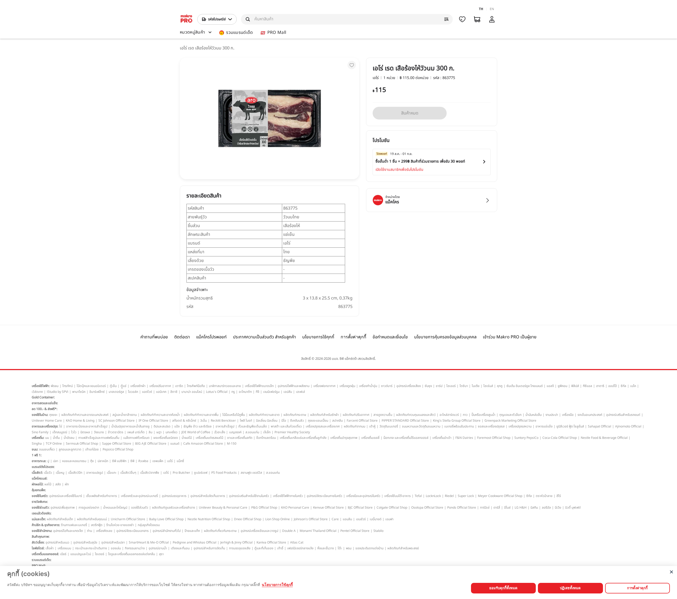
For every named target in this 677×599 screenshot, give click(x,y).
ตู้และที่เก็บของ (263, 548)
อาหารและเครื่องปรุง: (45, 426)
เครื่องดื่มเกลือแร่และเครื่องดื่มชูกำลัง (303, 437)
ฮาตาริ (600, 386)
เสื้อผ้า (49, 548)
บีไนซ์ (507, 507)
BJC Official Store (360, 507)
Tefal (418, 496)
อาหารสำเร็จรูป (225, 426)
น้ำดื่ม (56, 437)
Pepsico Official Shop (118, 449)
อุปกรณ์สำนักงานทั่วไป (167, 530)
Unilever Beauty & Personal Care (223, 507)
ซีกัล (623, 386)
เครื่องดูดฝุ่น (347, 386)
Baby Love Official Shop (166, 519)
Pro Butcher (181, 472)
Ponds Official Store (461, 507)
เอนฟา (389, 519)
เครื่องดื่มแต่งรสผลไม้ (209, 437)
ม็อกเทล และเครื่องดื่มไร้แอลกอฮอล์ (405, 437)
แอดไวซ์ (147, 391)
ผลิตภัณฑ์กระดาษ (294, 414)
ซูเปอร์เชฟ (200, 472)
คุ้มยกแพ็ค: (39, 490)
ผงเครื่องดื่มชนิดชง (165, 437)
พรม (348, 548)
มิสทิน (534, 507)
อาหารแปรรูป (94, 472)
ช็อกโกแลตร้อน (266, 437)
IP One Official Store (153, 420)
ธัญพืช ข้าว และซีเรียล (198, 426)
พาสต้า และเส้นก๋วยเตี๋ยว (286, 426)
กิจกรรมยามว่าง (135, 548)
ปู (48, 461)
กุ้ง (92, 461)
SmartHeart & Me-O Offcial (149, 542)
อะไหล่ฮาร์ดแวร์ (449, 414)
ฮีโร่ (558, 496)
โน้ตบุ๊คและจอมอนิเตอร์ (91, 386)
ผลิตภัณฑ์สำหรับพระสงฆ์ (403, 548)
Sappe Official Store (116, 443)
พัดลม (54, 386)
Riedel (449, 496)
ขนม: (35, 449)
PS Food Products (224, 472)
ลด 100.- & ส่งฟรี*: (44, 409)
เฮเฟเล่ (300, 391)
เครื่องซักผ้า (137, 386)
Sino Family (40, 432)
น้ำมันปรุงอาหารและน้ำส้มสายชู (130, 426)
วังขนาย (99, 432)
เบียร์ (63, 554)
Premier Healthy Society (292, 432)
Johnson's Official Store (311, 519)
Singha (37, 443)
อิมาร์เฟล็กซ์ (97, 391)
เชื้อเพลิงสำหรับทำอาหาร (101, 496)
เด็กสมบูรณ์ (59, 432)
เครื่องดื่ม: (38, 437)
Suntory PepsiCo (526, 437)
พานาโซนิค (78, 391)
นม (47, 437)
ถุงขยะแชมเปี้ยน (318, 420)
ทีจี (257, 391)
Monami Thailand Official (318, 530)
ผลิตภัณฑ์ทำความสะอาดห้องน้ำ (160, 414)
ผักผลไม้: (37, 484)
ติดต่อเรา (182, 337)
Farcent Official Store (362, 420)
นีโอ (283, 420)
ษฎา (159, 432)
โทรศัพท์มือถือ (196, 386)
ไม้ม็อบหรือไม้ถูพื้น (233, 414)
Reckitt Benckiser (223, 420)
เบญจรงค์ (235, 432)
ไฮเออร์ (451, 386)
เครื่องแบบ (64, 548)
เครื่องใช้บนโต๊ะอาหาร (397, 496)
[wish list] (462, 19)
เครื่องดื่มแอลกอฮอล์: (45, 554)
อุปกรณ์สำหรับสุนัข (85, 542)
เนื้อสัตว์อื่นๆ (128, 472)
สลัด (58, 484)
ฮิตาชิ (173, 391)
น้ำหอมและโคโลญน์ (115, 507)
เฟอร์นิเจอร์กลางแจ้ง (300, 548)
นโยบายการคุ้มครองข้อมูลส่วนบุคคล (445, 337)
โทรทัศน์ (67, 386)
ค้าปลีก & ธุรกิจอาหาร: (46, 525)
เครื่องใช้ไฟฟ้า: (41, 386)
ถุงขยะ (53, 414)
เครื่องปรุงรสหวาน (520, 426)
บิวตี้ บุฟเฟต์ (573, 507)
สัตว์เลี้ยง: (38, 542)
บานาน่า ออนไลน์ (191, 391)
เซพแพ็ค (157, 461)
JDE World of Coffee (195, 432)
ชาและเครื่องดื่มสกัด (239, 437)
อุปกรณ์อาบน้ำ (158, 548)
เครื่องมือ (568, 414)
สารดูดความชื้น (382, 414)
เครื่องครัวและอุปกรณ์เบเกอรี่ (139, 496)
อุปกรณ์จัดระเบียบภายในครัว (324, 496)
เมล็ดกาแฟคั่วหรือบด (136, 437)
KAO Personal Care (295, 507)
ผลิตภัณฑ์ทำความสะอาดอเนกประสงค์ (84, 414)
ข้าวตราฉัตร (115, 432)
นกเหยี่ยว (171, 432)
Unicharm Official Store (128, 519)
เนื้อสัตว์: (37, 472)
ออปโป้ (612, 386)
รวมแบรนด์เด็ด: (41, 559)
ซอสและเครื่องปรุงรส (491, 426)
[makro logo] (186, 19)
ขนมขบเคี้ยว (47, 449)
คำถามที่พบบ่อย (154, 337)
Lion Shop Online (277, 519)
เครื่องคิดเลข (104, 530)
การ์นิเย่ (485, 507)
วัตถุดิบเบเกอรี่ (388, 426)
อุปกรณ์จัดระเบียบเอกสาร (132, 530)
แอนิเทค (161, 391)
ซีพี (132, 461)
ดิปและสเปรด (162, 426)
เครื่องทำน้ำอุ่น (368, 386)
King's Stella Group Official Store (457, 420)
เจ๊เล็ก (267, 432)
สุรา (161, 554)
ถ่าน (89, 530)
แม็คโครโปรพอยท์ (211, 337)
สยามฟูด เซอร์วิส (251, 472)
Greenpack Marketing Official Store (510, 420)
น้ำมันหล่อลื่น (533, 414)
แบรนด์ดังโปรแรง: (43, 466)
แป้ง (177, 426)
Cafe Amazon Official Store (203, 443)
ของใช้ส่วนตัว (139, 507)
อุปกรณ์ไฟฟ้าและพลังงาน (293, 386)
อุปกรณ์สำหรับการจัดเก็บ (209, 548)
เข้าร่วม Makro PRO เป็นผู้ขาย (510, 337)
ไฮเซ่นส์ (488, 386)
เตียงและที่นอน (180, 548)
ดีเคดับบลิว (297, 420)
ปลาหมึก (103, 461)
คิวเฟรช (143, 461)
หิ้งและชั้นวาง (325, 548)
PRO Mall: (39, 565)
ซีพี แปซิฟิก (119, 461)
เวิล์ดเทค (37, 391)
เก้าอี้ (280, 548)
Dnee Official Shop (247, 519)
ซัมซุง (428, 386)
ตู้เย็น (113, 386)
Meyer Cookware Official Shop (500, 496)
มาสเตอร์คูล (116, 391)
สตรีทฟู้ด (96, 525)
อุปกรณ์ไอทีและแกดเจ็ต (68, 530)
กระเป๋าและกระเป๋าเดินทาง (91, 548)
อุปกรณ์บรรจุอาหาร (174, 496)
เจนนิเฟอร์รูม (271, 391)
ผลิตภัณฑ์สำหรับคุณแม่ (92, 519)
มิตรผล (85, 432)
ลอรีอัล (546, 507)
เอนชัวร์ (361, 519)
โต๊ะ (340, 548)
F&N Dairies (464, 437)
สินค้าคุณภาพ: (40, 536)
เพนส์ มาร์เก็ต (136, 432)
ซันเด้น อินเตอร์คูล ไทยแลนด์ (524, 386)
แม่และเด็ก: (39, 519)
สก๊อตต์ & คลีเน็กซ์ (184, 420)
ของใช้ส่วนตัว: (40, 507)
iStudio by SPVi (57, 391)
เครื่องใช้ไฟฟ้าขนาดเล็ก (259, 386)
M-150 (231, 443)
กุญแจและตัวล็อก (510, 414)
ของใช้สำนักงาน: (42, 530)
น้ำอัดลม (69, 437)
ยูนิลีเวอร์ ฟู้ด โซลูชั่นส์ (570, 426)
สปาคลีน (337, 420)
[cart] (477, 19)
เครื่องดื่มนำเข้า (441, 437)
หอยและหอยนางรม (74, 461)
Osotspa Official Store (427, 507)
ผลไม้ (47, 484)
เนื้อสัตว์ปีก (75, 472)
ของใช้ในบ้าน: (40, 414)
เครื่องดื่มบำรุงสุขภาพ (343, 437)
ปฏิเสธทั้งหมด (570, 588)
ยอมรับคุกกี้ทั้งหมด (503, 588)
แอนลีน (347, 519)
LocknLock (433, 496)
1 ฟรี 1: (37, 455)
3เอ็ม (203, 420)
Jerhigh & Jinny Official (236, 542)
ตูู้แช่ (123, 386)
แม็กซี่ (180, 461)
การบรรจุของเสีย (239, 548)
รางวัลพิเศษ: (40, 501)
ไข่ (60, 426)
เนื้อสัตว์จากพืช (149, 472)
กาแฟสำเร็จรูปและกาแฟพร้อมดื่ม (98, 437)
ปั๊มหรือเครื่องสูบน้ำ (483, 414)
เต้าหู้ (372, 426)
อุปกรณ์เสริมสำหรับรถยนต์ (623, 414)
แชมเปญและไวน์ (80, 554)
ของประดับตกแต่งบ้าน (369, 548)
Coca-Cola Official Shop (559, 437)
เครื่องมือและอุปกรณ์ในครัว (363, 496)
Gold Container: (43, 397)
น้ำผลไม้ (187, 437)
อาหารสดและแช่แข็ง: (45, 403)
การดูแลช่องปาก (89, 507)
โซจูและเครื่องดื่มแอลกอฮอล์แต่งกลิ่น (131, 554)
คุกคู (499, 386)
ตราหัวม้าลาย (544, 496)
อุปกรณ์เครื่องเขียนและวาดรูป (259, 530)
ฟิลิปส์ (575, 386)
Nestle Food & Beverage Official (604, 437)
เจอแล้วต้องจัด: (41, 513)
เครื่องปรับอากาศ (160, 386)
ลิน (150, 432)
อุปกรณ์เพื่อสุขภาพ (63, 507)
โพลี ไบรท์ (246, 420)
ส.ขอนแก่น (252, 432)
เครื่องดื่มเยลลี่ (370, 437)
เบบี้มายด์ (375, 519)
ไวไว (73, 432)
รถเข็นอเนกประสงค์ (590, 414)
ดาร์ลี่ (496, 507)
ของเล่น (116, 548)
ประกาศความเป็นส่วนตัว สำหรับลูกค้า (264, 337)
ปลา (55, 461)
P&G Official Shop (264, 507)
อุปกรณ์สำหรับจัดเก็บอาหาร (207, 496)
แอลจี (550, 386)
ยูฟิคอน (562, 386)
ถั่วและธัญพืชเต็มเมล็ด (252, 426)
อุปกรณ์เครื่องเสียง (408, 386)
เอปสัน (287, 391)
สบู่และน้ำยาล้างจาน (124, 414)
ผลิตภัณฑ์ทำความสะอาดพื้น (201, 414)
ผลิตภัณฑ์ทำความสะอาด (264, 414)
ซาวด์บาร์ (386, 386)
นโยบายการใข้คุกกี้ (277, 584)
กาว (465, 414)
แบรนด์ (174, 443)
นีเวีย (558, 507)
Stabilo (378, 530)
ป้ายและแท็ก (192, 530)
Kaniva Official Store (271, 542)
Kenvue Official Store (328, 507)
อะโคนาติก (245, 391)
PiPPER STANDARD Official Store (405, 420)
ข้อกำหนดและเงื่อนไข (390, 337)
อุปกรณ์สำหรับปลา (113, 542)
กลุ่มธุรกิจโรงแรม (149, 525)
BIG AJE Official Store (150, 443)
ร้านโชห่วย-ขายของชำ (120, 525)
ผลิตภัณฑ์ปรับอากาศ (356, 414)
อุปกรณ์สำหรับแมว (57, 542)
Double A (289, 530)
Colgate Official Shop (392, 507)
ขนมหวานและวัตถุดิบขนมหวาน (421, 426)
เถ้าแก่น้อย (92, 449)
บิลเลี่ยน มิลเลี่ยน (266, 420)
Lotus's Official (216, 391)
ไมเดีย (475, 386)
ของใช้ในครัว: (40, 496)
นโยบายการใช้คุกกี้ (318, 337)
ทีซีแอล (587, 386)
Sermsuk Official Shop (82, 443)
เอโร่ (170, 461)
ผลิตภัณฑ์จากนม (354, 426)
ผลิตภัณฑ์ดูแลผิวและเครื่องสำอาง (173, 507)
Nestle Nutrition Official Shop (208, 519)
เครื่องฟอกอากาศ (324, 386)
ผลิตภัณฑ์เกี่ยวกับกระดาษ (220, 530)
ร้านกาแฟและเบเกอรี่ (74, 525)
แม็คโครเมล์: (39, 478)
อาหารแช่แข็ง (544, 426)
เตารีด (179, 386)
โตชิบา (464, 386)
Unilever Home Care (47, 420)
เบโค (633, 386)
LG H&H (521, 507)
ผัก (67, 484)
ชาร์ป (439, 386)
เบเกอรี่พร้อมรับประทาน (459, 426)
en (492, 9)
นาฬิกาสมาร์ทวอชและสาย (225, 386)
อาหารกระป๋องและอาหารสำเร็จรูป (86, 426)
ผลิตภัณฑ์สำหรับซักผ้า (324, 414)
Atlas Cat (296, 542)
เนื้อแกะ (111, 472)
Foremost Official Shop (493, 437)
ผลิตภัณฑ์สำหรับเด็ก (60, 519)
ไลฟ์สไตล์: (38, 548)
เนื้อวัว (48, 472)
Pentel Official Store (354, 530)
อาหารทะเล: (39, 461)
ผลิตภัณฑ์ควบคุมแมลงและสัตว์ (416, 414)
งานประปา (552, 414)
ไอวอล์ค (133, 391)
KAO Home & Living (80, 420)
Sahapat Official (599, 426)
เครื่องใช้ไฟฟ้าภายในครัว (288, 496)
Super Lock (466, 496)
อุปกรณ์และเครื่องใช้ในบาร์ (65, 496)
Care (335, 519)
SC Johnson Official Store (116, 420)
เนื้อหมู (60, 472)
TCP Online (54, 443)
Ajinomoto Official (628, 426)
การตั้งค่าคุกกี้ (353, 337)
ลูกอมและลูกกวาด (70, 449)
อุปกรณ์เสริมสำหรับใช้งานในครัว (249, 496)
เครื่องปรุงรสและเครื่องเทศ (323, 426)
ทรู (233, 391)
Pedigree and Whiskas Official (194, 542)
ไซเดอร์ (99, 554)
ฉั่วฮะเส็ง (219, 432)
